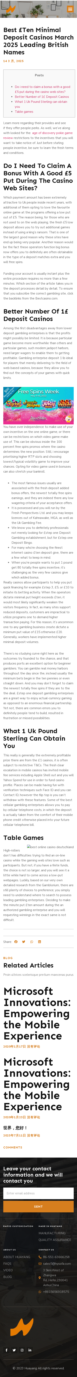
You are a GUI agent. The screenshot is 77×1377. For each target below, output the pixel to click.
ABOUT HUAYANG (16, 1257)
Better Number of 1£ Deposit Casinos (42, 97)
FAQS (7, 1264)
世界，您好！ (15, 1127)
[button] (70, 9)
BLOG (7, 1277)
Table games (24, 112)
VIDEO (8, 1270)
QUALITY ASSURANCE (55, 1240)
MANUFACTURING (52, 1233)
